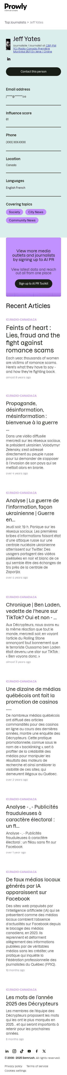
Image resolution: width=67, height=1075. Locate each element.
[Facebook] (36, 1051)
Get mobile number (42, 142)
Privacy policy (13, 1066)
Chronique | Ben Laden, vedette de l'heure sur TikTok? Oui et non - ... (33, 611)
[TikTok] (22, 1051)
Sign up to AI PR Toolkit (33, 283)
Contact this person (34, 71)
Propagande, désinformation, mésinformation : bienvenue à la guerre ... (32, 416)
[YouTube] (29, 1051)
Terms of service (37, 1066)
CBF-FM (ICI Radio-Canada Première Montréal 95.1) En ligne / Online (34, 48)
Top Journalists (15, 22)
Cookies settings (15, 1070)
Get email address (42, 96)
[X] (44, 1051)
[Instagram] (14, 1051)
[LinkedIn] (7, 1051)
